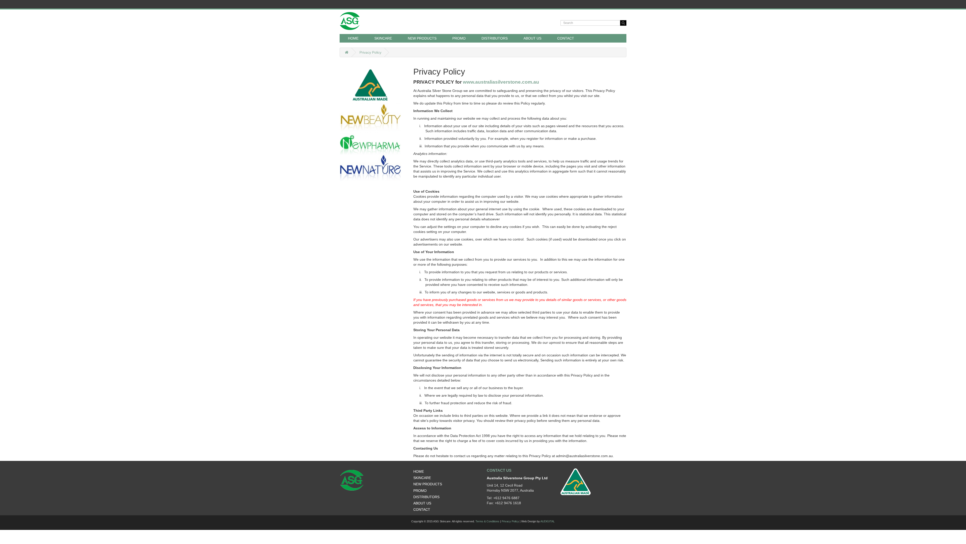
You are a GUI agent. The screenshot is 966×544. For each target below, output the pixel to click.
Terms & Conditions (487, 521)
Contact (565, 38)
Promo (459, 38)
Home (353, 38)
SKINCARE (383, 38)
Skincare (422, 478)
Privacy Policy (370, 52)
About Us (532, 38)
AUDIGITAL (547, 521)
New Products (422, 38)
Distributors (494, 38)
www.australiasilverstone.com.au (501, 82)
